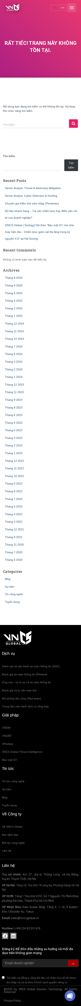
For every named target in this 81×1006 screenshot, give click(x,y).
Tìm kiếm (9, 156)
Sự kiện (9, 586)
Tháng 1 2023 (13, 453)
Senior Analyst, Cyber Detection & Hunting (31, 195)
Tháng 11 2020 (14, 544)
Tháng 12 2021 (14, 529)
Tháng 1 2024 (13, 376)
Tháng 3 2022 (13, 521)
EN (63, 7)
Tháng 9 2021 (13, 537)
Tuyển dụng (12, 601)
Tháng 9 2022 (13, 483)
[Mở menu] (71, 7)
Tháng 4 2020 (13, 559)
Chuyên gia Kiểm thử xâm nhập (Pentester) (32, 203)
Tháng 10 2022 (14, 476)
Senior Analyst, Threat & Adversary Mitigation (33, 188)
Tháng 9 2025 (13, 285)
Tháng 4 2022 (13, 514)
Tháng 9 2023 (13, 399)
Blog (7, 579)
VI (55, 7)
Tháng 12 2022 (14, 460)
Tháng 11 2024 (14, 331)
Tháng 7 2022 (13, 499)
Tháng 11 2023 (14, 392)
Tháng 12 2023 (14, 384)
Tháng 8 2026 (13, 277)
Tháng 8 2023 (13, 407)
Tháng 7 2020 (13, 552)
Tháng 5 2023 (13, 422)
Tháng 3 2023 (13, 437)
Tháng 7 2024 (13, 346)
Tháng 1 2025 (13, 315)
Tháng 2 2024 (13, 369)
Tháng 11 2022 (14, 468)
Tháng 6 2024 (13, 354)
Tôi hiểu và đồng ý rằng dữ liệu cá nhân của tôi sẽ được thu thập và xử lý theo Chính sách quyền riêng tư (41, 980)
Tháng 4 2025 (13, 300)
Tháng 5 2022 (13, 506)
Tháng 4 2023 (13, 430)
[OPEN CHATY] (70, 995)
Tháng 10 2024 (14, 338)
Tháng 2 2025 (13, 308)
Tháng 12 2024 (14, 323)
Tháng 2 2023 (13, 445)
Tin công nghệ (14, 594)
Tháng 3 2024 (13, 361)
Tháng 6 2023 (13, 415)
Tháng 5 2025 (13, 293)
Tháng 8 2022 (13, 491)
